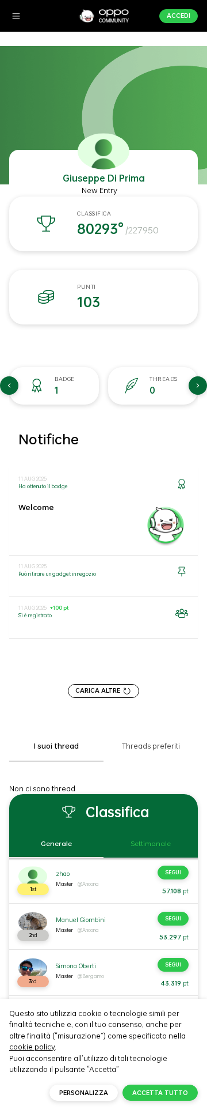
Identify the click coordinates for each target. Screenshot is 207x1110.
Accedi (178, 15)
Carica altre (97, 690)
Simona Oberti (76, 966)
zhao (63, 873)
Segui (173, 872)
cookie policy (32, 1046)
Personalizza (83, 1092)
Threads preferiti (151, 746)
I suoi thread (56, 746)
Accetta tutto (160, 1092)
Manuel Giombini (81, 919)
